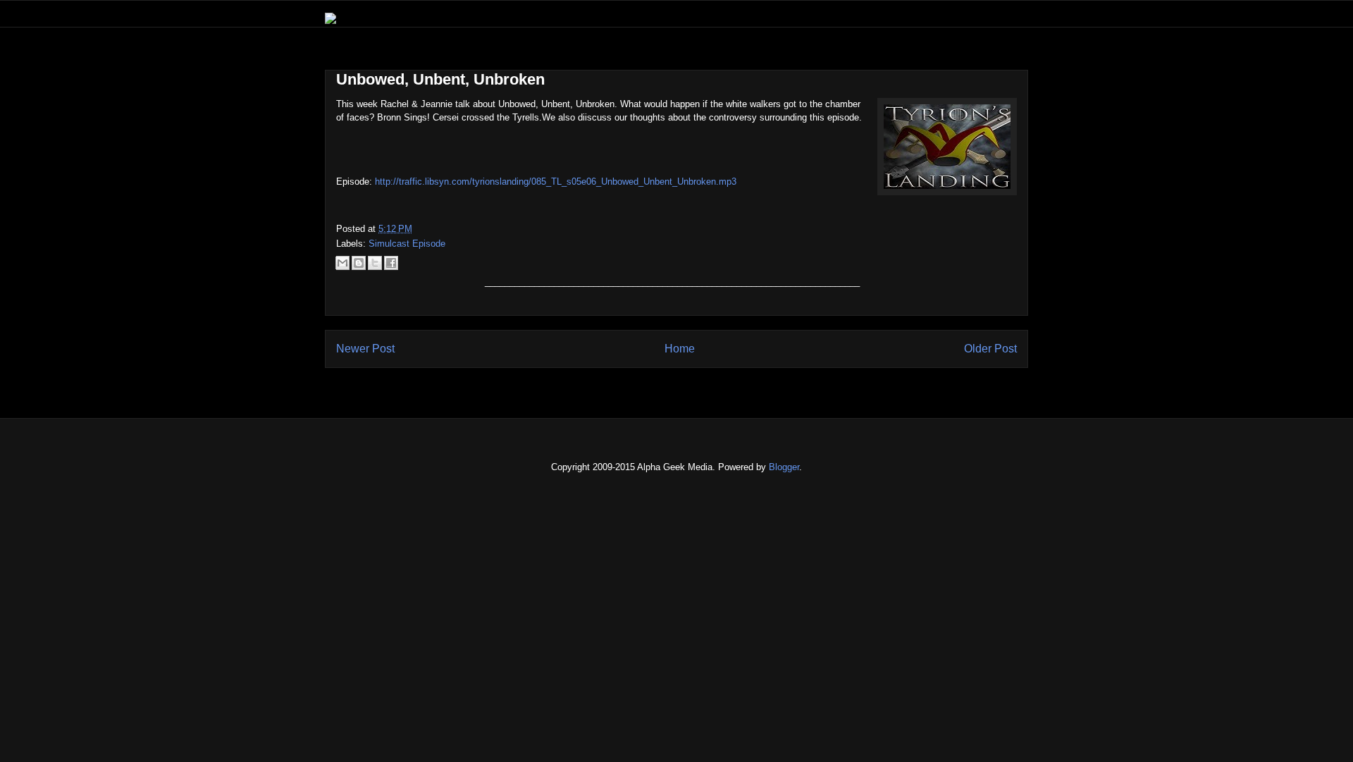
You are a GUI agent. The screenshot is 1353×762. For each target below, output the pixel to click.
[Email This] (342, 263)
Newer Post (365, 349)
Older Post (990, 349)
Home (680, 349)
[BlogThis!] (359, 263)
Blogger (784, 467)
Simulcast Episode (407, 243)
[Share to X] (375, 263)
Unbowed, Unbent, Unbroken (440, 79)
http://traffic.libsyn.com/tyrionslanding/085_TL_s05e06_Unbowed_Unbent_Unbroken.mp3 (555, 181)
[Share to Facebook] (391, 263)
